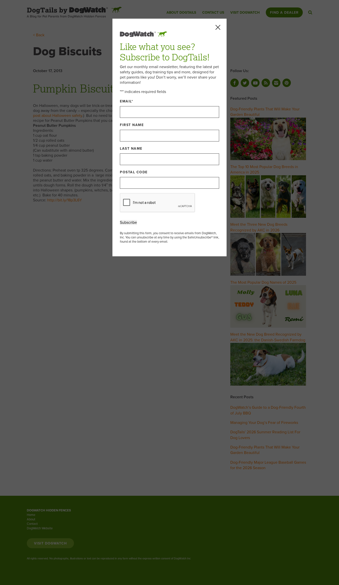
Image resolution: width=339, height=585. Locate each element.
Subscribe (128, 222)
